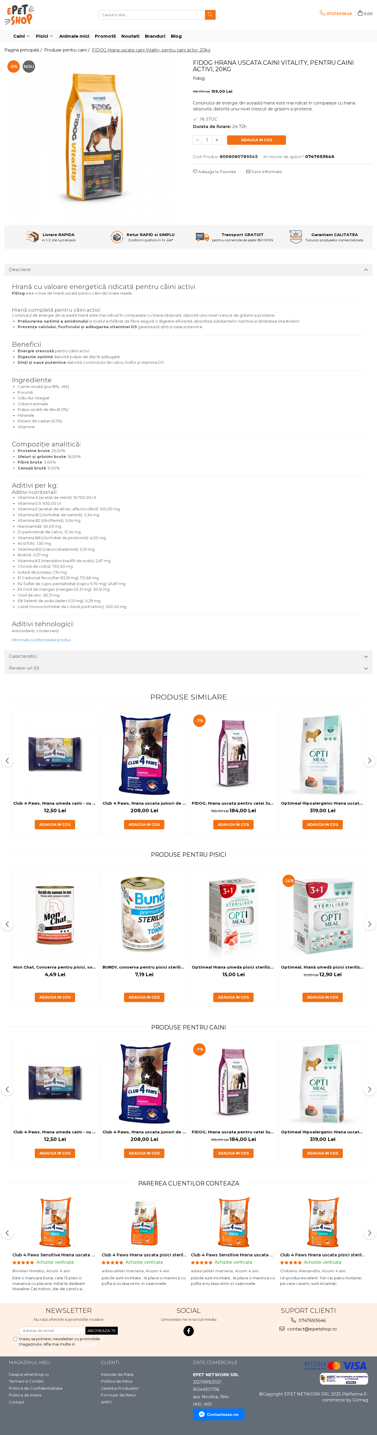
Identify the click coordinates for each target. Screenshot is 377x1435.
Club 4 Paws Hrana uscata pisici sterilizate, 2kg (153, 1255)
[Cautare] (210, 15)
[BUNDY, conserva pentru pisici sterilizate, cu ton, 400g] (144, 915)
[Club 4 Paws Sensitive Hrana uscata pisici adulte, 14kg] (55, 1222)
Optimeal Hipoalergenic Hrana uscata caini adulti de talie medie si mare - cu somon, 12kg (323, 803)
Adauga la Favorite (216, 171)
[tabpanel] (94, 139)
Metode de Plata (117, 1374)
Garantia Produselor (120, 1388)
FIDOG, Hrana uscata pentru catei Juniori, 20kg (234, 803)
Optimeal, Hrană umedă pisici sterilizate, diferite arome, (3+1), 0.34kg (323, 967)
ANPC (106, 1402)
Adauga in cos (256, 140)
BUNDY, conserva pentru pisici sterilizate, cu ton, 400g (144, 967)
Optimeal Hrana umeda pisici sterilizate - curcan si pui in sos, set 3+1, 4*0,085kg (234, 967)
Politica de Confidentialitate (35, 1388)
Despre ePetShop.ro (29, 1374)
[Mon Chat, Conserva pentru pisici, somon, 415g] (55, 915)
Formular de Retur (118, 1395)
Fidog (199, 78)
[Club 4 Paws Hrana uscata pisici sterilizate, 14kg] (322, 1222)
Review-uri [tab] (24, 668)
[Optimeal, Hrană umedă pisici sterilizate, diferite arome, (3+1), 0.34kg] (323, 915)
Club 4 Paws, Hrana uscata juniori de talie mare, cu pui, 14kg (144, 803)
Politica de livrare (25, 1395)
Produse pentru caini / (67, 50)
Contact (16, 1402)
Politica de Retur (117, 1381)
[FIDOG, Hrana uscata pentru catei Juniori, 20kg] (233, 755)
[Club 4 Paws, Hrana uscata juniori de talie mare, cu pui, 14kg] (144, 755)
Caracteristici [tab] (23, 656)
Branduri (155, 36)
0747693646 (311, 1320)
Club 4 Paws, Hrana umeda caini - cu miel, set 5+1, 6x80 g (55, 803)
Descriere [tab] (20, 269)
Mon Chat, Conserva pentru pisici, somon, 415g (55, 967)
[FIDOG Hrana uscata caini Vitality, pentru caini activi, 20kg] (94, 139)
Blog (176, 36)
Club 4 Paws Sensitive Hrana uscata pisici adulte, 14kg (71, 1255)
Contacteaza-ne (223, 1414)
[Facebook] (188, 1331)
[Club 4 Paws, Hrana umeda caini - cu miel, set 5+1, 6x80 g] (55, 755)
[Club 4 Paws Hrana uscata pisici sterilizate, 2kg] (144, 1222)
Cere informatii (266, 171)
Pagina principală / (23, 50)
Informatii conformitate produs (41, 639)
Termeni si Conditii (26, 1381)
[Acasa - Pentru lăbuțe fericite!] (33, 14)
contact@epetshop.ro (311, 1329)
